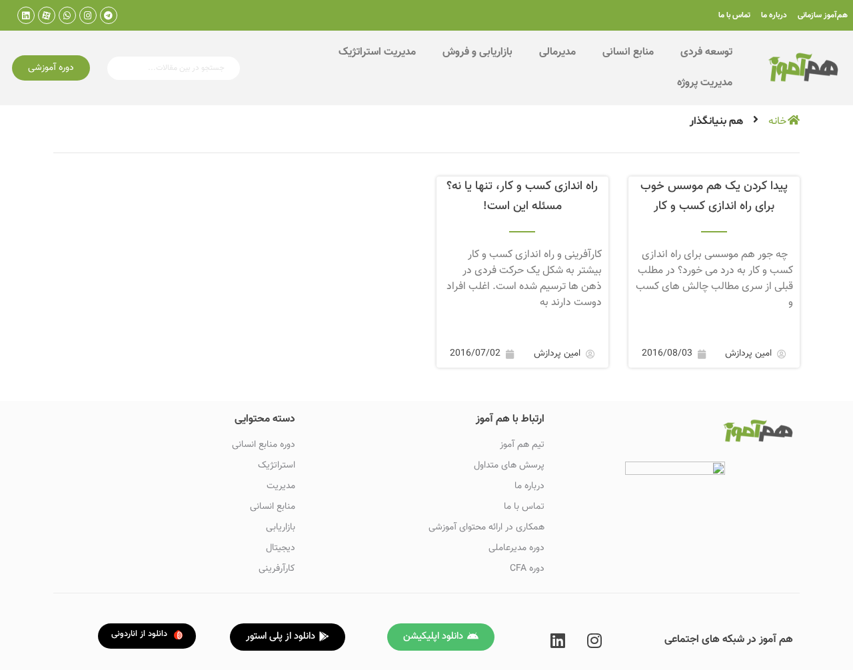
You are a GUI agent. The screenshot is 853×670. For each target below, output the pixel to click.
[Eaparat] (46, 15)
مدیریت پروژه (704, 83)
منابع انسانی (628, 52)
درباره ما (774, 15)
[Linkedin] (26, 15)
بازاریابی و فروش (477, 52)
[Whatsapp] (67, 15)
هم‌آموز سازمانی (823, 15)
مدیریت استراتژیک (377, 52)
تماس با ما (734, 15)
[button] (51, 68)
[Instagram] (88, 15)
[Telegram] (108, 15)
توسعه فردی (706, 52)
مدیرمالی (557, 52)
